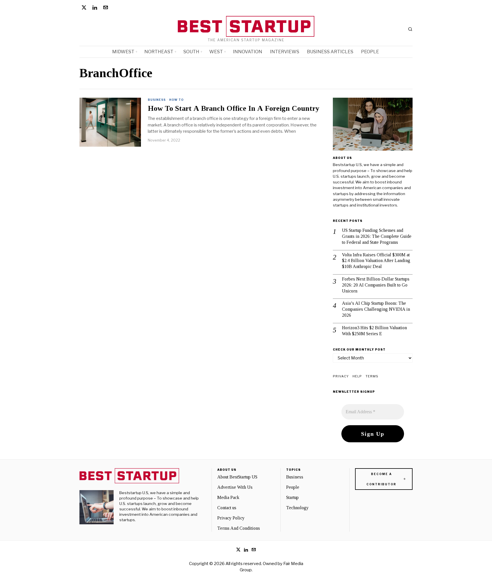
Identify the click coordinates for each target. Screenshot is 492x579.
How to (176, 99)
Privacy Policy (231, 517)
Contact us (226, 507)
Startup (292, 497)
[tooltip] (84, 7)
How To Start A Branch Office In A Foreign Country (233, 108)
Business (157, 99)
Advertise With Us (235, 487)
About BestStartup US (237, 476)
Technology (297, 507)
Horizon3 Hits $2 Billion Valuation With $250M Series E (374, 330)
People (292, 487)
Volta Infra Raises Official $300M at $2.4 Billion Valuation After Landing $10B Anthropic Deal (376, 260)
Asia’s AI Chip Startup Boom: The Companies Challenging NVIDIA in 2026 (376, 309)
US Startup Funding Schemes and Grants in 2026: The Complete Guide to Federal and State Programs (376, 236)
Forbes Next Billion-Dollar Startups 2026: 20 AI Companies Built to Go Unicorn (375, 285)
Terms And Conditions (238, 528)
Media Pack (228, 497)
